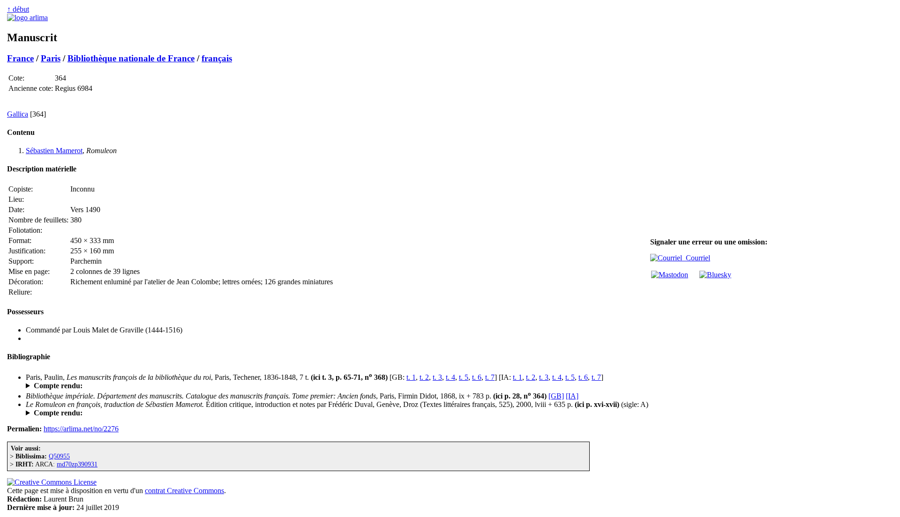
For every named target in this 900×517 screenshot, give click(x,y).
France (20, 58)
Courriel (696, 258)
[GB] (556, 396)
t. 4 (450, 377)
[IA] (572, 396)
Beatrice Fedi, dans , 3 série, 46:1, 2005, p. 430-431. (127, 413)
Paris (50, 58)
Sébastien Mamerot (54, 151)
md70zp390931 (77, 464)
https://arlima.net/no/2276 (81, 429)
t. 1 (411, 377)
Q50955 (59, 456)
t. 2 (424, 377)
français (217, 58)
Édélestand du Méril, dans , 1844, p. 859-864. (161, 386)
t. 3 (437, 377)
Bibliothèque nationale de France (131, 58)
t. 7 (490, 377)
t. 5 (463, 377)
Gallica (17, 114)
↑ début (18, 9)
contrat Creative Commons (184, 491)
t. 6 (476, 377)
